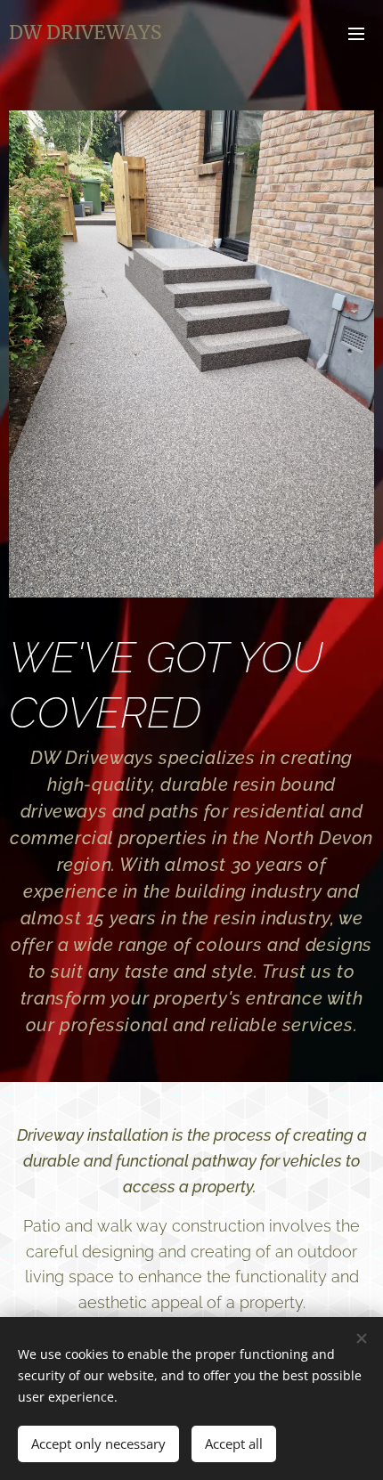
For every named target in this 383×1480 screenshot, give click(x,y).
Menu (356, 33)
